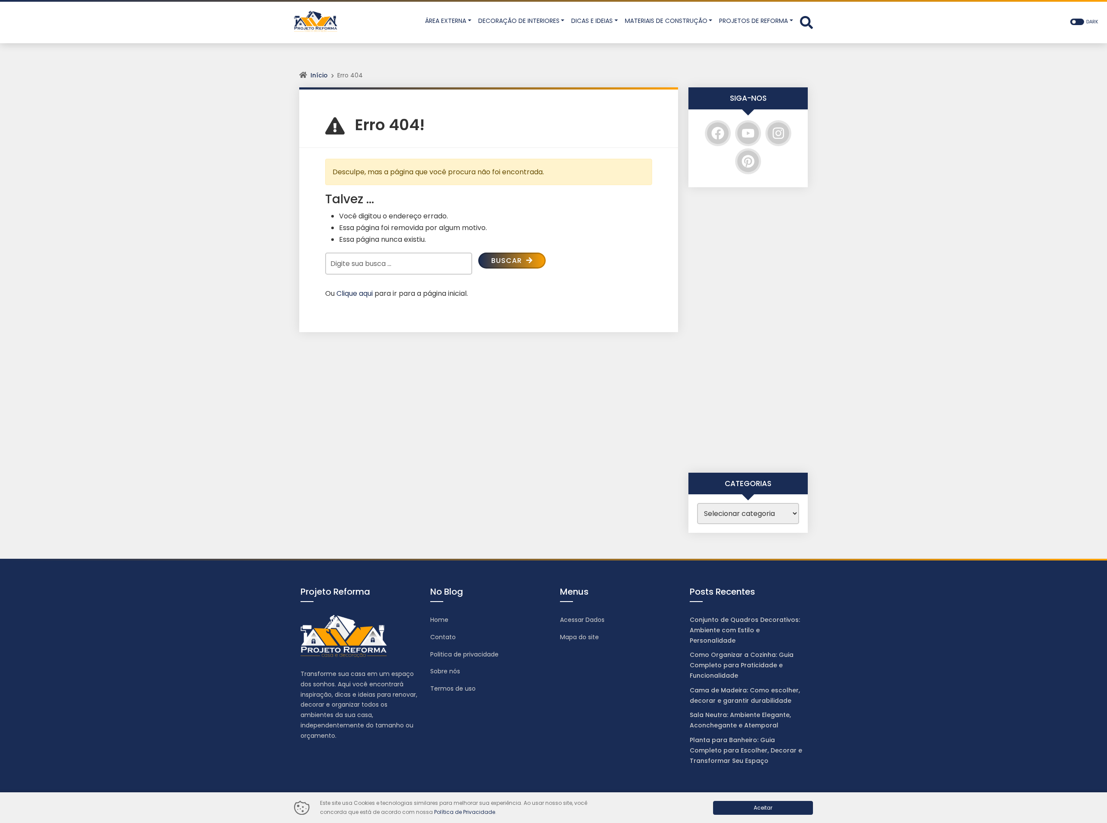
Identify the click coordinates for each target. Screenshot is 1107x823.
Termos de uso (453, 688)
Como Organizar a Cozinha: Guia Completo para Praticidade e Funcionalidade (741, 665)
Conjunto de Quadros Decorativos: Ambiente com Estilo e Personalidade (745, 630)
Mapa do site (579, 637)
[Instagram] (778, 133)
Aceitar (763, 807)
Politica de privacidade (464, 654)
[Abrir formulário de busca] (806, 22)
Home (439, 619)
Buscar (507, 261)
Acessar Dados (582, 619)
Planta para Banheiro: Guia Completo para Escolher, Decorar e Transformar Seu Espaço (746, 750)
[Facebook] (718, 133)
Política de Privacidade (464, 812)
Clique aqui (354, 293)
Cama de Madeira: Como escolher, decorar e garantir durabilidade (745, 695)
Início (319, 75)
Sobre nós (445, 671)
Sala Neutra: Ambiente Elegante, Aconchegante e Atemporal (740, 720)
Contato (443, 637)
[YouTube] (748, 133)
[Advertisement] (748, 330)
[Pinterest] (748, 161)
